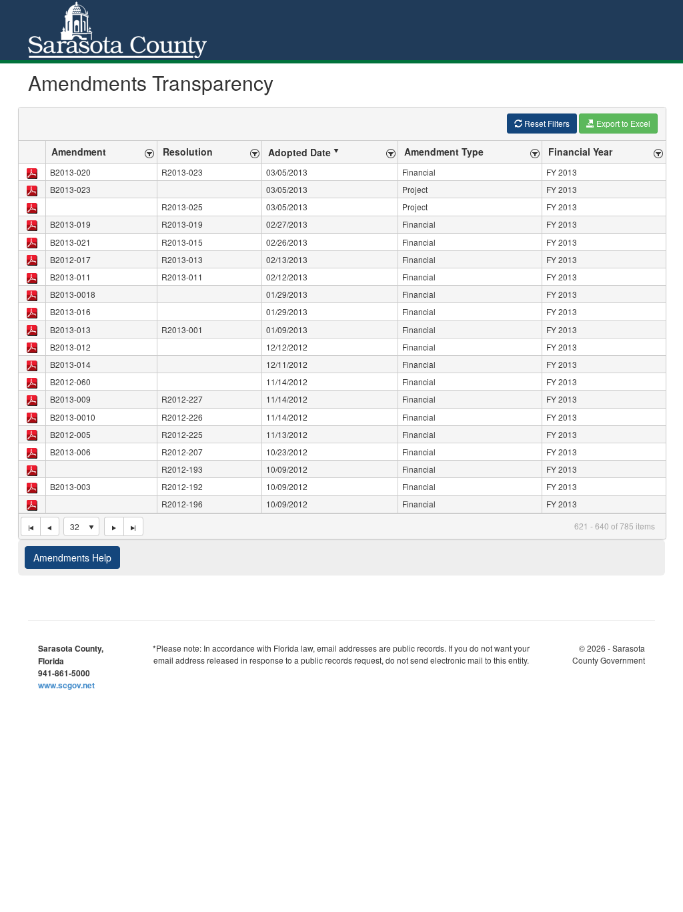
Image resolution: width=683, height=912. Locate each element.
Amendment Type (444, 151)
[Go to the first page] (30, 527)
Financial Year (580, 151)
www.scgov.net (66, 685)
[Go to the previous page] (50, 527)
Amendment (78, 151)
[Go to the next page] (113, 527)
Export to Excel (622, 123)
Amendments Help (72, 557)
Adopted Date (299, 152)
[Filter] (149, 152)
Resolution (188, 151)
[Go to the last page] (133, 527)
